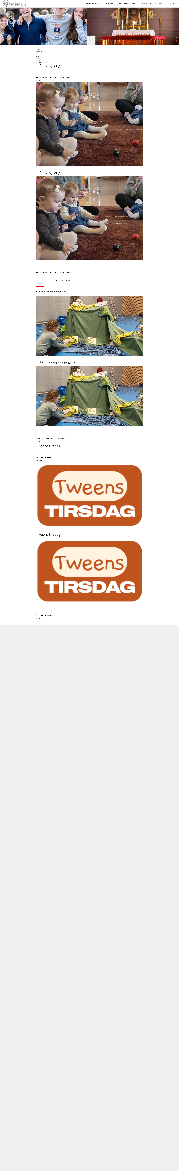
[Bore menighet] (15, 3)
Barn (119, 3)
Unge (126, 3)
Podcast (153, 3)
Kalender (143, 3)
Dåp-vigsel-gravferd (42, 62)
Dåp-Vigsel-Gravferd (93, 3)
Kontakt (162, 3)
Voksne (133, 3)
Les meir (39, 80)
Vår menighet (109, 3)
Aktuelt (38, 49)
